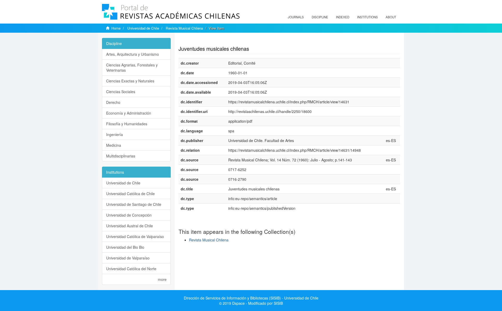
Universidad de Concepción (129, 215)
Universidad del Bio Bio (125, 247)
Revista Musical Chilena (184, 28)
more (162, 279)
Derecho (113, 102)
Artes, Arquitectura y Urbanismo (132, 54)
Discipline (320, 17)
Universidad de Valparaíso (128, 258)
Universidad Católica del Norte (131, 268)
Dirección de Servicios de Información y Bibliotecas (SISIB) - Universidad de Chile (251, 298)
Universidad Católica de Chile (130, 193)
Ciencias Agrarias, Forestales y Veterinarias (132, 67)
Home (116, 28)
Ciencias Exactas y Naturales (130, 80)
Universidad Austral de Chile (129, 225)
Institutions (367, 17)
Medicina (113, 145)
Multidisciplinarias (120, 156)
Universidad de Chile (143, 28)
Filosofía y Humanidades (126, 123)
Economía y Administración (128, 113)
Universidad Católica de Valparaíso (135, 236)
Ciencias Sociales (120, 91)
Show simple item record (199, 40)
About (391, 17)
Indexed (342, 17)
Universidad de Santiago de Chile (133, 204)
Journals (296, 17)
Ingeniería (114, 134)
